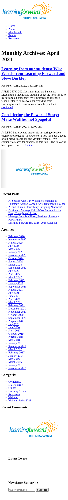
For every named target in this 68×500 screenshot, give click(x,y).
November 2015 (17, 368)
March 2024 (15, 264)
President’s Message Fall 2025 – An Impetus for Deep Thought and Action (34, 212)
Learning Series (17, 391)
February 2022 (16, 280)
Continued (7, 107)
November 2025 (17, 239)
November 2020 (17, 311)
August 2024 (15, 261)
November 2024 (17, 255)
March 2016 (15, 361)
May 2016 (14, 358)
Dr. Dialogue (15, 384)
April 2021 (14, 299)
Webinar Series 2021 (19, 400)
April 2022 (14, 274)
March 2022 (15, 277)
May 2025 (14, 248)
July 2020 (13, 324)
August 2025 (15, 242)
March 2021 (15, 302)
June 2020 (14, 327)
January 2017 (15, 355)
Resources (14, 38)
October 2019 (16, 333)
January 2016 (15, 365)
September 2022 (17, 267)
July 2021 (13, 292)
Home (11, 25)
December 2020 (17, 308)
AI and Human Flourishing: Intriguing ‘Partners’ (35, 207)
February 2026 (16, 236)
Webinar (13, 397)
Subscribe (42, 489)
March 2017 (15, 349)
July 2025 (13, 245)
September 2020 (17, 317)
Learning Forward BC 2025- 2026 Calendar (32, 222)
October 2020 (16, 314)
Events (12, 35)
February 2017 (16, 352)
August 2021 (15, 289)
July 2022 (13, 270)
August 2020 (15, 321)
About (11, 29)
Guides (12, 387)
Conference (14, 381)
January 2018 (15, 343)
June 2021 (14, 295)
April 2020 (14, 330)
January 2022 (15, 283)
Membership (15, 32)
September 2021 (17, 286)
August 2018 (15, 336)
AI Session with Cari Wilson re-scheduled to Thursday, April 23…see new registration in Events (36, 202)
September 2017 (17, 346)
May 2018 (14, 339)
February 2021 (16, 305)
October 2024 (16, 258)
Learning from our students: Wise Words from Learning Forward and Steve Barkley (33, 73)
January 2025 (15, 252)
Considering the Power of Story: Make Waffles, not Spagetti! (30, 117)
